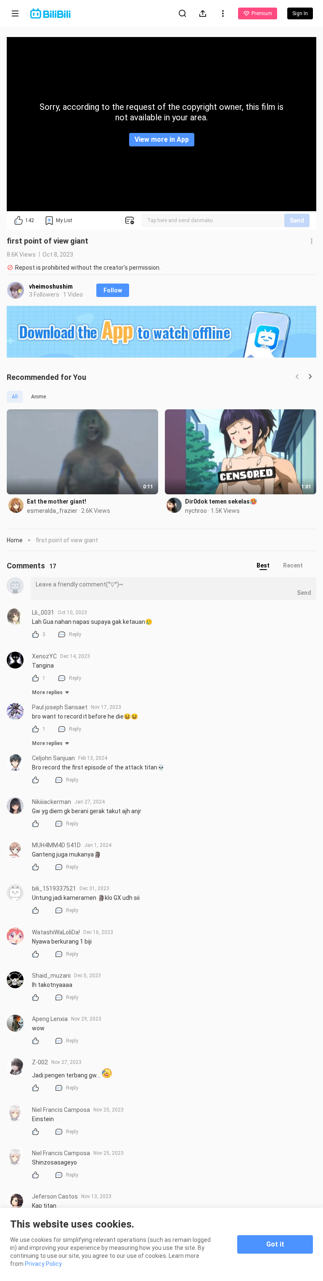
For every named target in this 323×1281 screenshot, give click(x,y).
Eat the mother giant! (56, 501)
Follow (112, 290)
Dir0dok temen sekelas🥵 (221, 501)
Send (297, 220)
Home (15, 540)
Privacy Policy (43, 1263)
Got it (275, 1244)
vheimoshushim (51, 286)
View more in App (162, 139)
